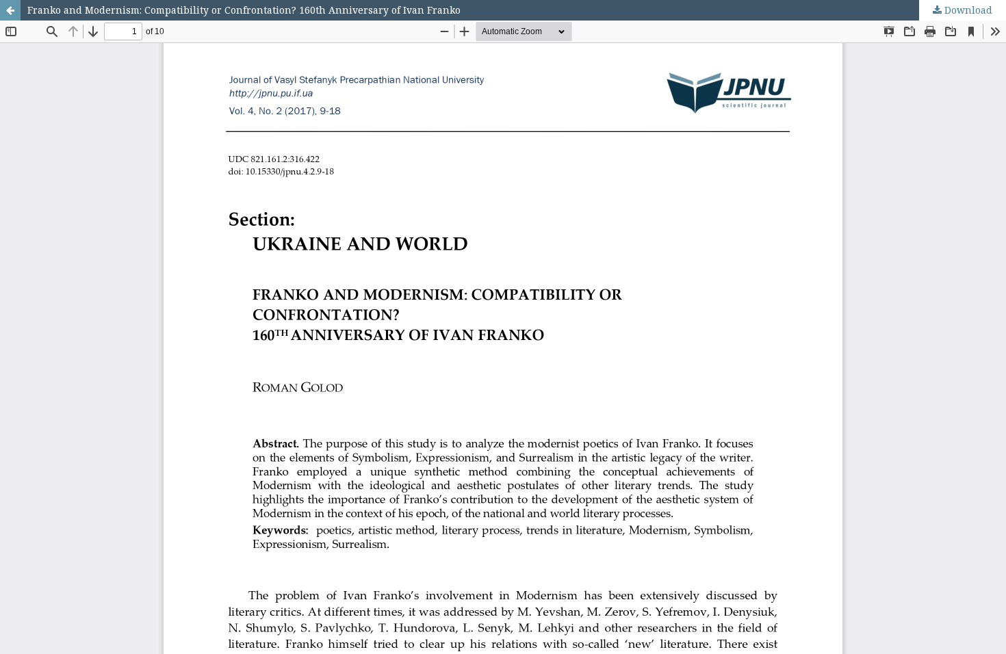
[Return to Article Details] (10, 10)
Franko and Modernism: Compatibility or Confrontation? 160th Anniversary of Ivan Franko (244, 9)
